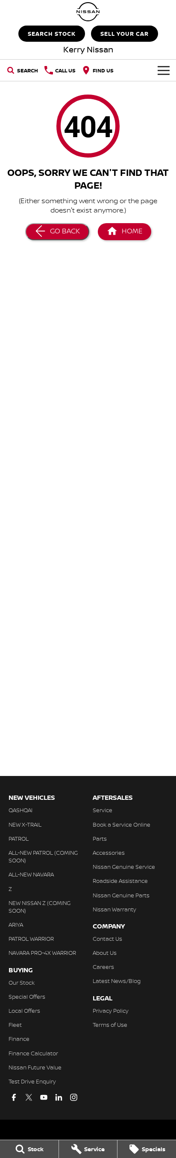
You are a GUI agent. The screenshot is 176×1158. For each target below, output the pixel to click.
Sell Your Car (124, 33)
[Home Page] (88, 11)
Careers (103, 967)
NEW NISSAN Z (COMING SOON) (39, 906)
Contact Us (107, 938)
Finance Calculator (33, 1053)
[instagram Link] (73, 1097)
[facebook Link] (14, 1097)
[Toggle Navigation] (164, 70)
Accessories (109, 852)
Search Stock (52, 33)
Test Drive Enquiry (32, 1081)
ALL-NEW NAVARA (31, 874)
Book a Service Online (121, 824)
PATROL (19, 838)
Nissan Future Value (35, 1067)
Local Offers (24, 1010)
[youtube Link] (43, 1097)
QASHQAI (20, 810)
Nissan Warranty (114, 909)
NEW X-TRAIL (25, 824)
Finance (19, 1039)
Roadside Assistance (120, 881)
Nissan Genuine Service (124, 867)
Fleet (15, 1025)
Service (102, 810)
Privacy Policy (111, 1010)
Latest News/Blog (117, 981)
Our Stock (22, 982)
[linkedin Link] (58, 1097)
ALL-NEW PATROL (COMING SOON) (43, 856)
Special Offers (27, 996)
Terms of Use (110, 1025)
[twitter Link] (28, 1097)
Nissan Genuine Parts (121, 895)
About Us (105, 953)
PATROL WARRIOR (31, 938)
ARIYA (16, 924)
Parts (100, 838)
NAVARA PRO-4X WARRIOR (42, 953)
